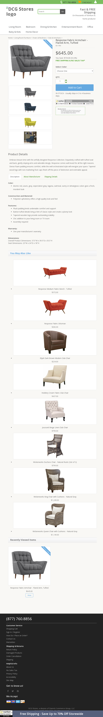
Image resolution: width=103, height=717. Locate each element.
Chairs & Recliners (39, 38)
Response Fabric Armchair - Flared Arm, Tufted (29, 588)
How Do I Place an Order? (16, 635)
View (29, 595)
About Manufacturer (32, 176)
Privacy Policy (11, 673)
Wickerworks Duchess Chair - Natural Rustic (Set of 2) (55, 462)
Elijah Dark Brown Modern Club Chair (55, 358)
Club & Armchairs (54, 38)
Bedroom (30, 26)
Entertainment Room (72, 26)
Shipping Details (50, 176)
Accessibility (11, 677)
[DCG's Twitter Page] (12, 691)
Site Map (9, 680)
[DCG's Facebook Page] (8, 691)
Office (90, 26)
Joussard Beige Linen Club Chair (55, 427)
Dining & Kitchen (48, 26)
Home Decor (32, 31)
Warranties (10, 642)
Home (10, 38)
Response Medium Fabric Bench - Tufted (55, 289)
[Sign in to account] (95, 2)
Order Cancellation (13, 656)
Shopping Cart (12, 629)
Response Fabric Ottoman (55, 323)
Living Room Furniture (22, 38)
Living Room (15, 26)
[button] (51, 713)
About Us (10, 667)
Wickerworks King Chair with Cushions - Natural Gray (55, 497)
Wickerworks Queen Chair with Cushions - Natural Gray (55, 531)
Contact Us (10, 639)
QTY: (58, 77)
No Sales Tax (11, 670)
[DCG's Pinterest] (18, 691)
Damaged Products (14, 653)
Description (14, 176)
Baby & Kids (15, 31)
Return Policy (11, 649)
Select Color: (61, 67)
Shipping (9, 659)
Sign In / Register (13, 632)
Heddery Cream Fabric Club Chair (55, 393)
